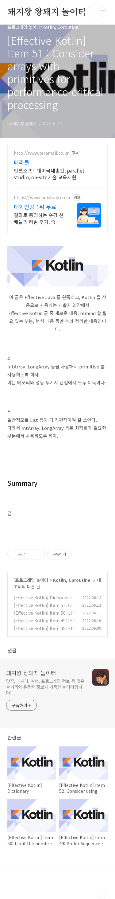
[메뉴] (103, 12)
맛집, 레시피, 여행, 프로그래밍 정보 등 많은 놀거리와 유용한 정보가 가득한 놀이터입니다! (45, 687)
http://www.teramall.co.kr (41, 153)
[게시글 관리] (38, 554)
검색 (89, 12)
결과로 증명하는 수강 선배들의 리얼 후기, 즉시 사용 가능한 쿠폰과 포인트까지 (38, 218)
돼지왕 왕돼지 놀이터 (46, 12)
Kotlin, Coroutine (71, 580)
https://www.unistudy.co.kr (42, 197)
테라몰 (21, 162)
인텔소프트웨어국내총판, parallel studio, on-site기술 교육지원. (49, 174)
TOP (103, 894)
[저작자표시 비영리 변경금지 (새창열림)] (79, 554)
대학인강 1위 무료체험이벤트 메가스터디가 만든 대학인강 (38, 206)
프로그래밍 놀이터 (31, 580)
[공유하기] (30, 554)
